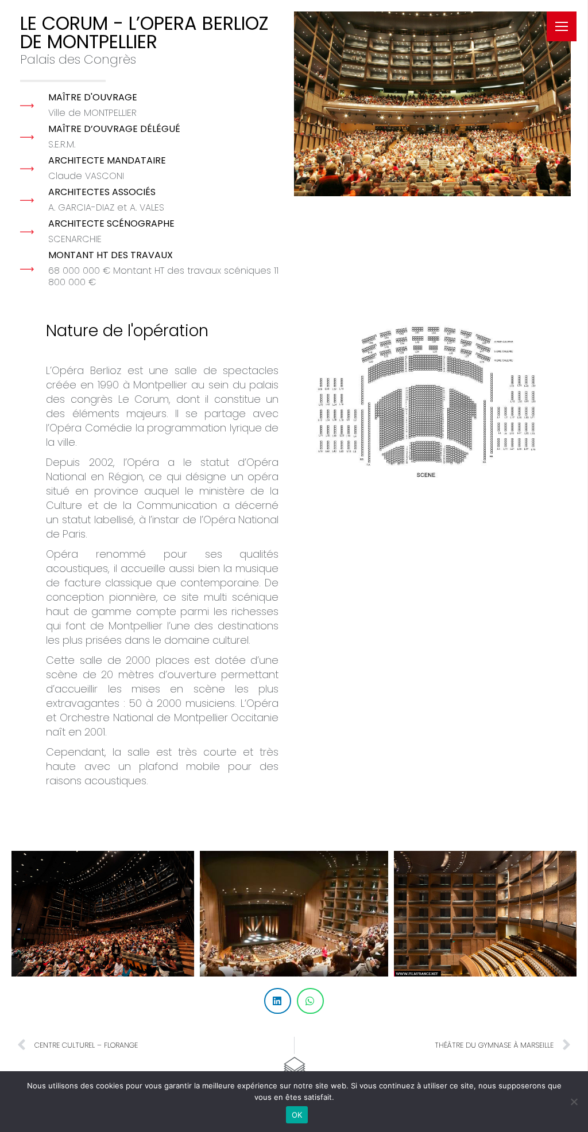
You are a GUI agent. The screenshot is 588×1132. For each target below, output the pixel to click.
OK (297, 1114)
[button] (418, 8)
